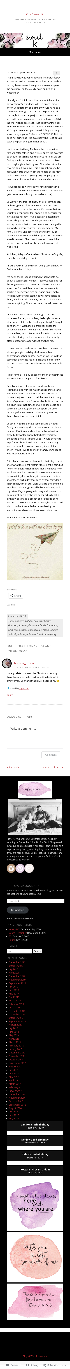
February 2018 (16, 1045)
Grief (10, 629)
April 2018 (14, 1038)
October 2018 (16, 1017)
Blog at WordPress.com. (35, 1356)
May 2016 (14, 1118)
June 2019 (14, 990)
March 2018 (15, 1042)
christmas (12, 625)
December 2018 (17, 1011)
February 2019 (16, 1004)
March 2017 (15, 1083)
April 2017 (14, 1080)
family (43, 625)
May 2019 (14, 993)
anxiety (20, 621)
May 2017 (14, 1077)
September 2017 (17, 1063)
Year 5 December (18, 932)
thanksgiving (50, 634)
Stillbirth (22, 616)
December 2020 (17, 962)
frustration (52, 625)
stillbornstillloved (34, 634)
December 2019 (17, 976)
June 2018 (14, 1031)
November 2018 (17, 1014)
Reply (10, 695)
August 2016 (15, 1108)
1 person (24, 688)
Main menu (35, 52)
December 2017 (17, 1052)
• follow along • (17, 910)
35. (10, 936)
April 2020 (14, 972)
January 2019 (15, 1007)
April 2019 (14, 997)
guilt (16, 629)
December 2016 (17, 1094)
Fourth (12, 939)
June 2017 (14, 1073)
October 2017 (16, 1059)
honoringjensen (24, 663)
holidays (23, 629)
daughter (22, 625)
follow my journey (23, 886)
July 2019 (13, 986)
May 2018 (14, 1035)
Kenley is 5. (14, 929)
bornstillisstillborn (42, 621)
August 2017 (15, 1066)
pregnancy (44, 629)
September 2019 (17, 983)
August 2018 (15, 1024)
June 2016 (14, 1115)
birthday (29, 621)
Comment (51, 754)
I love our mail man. (52, 767)
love (36, 629)
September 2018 (17, 1021)
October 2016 (16, 1101)
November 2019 (17, 979)
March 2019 (15, 1000)
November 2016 (17, 1097)
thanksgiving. (15, 767)
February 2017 (16, 1087)
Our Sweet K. (35, 14)
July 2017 (13, 1070)
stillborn (21, 634)
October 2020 (16, 965)
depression (33, 625)
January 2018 (15, 1049)
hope (30, 629)
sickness (54, 629)
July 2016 (13, 1111)
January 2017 (15, 1090)
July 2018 (13, 1028)
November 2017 (17, 1056)
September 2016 (17, 1104)
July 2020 (13, 969)
